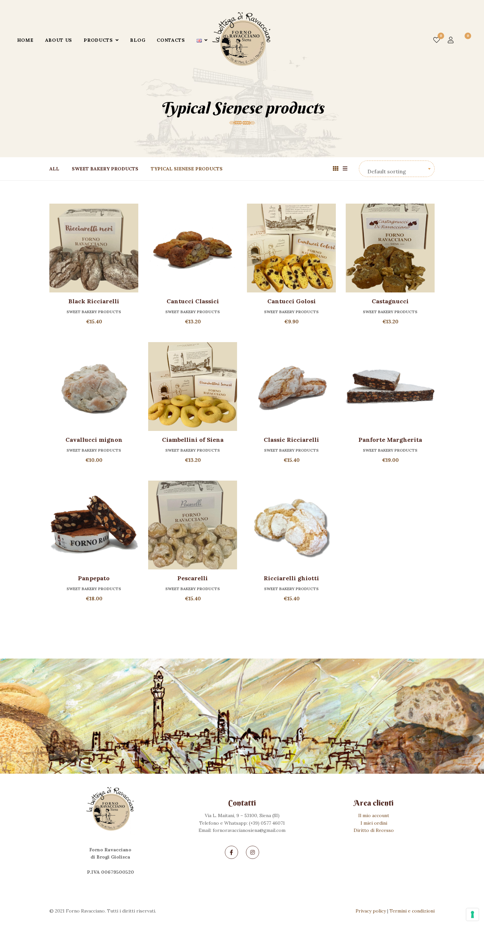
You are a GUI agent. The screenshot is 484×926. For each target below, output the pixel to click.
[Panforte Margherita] (390, 386)
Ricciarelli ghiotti (291, 578)
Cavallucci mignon (94, 439)
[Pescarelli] (192, 525)
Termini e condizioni (412, 911)
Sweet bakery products (105, 169)
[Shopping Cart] (464, 40)
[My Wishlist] (436, 40)
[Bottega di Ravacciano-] (243, 40)
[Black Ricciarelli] (93, 248)
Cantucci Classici (193, 301)
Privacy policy (371, 911)
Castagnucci (390, 301)
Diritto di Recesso (374, 830)
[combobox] (397, 169)
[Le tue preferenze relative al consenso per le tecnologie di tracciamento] (472, 914)
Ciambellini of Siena (193, 439)
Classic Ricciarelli (291, 439)
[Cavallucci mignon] (93, 386)
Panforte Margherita (390, 439)
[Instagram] (252, 852)
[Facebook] (231, 852)
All (54, 169)
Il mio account (373, 815)
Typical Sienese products (187, 169)
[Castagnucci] (390, 248)
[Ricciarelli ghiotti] (291, 525)
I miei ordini (374, 823)
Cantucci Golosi (291, 301)
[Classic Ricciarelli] (291, 386)
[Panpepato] (93, 525)
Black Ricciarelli (93, 301)
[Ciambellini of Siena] (192, 386)
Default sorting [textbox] (386, 171)
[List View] (345, 168)
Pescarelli (192, 578)
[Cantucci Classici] (192, 248)
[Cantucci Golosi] (291, 248)
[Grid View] (335, 168)
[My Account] (451, 40)
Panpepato (94, 578)
